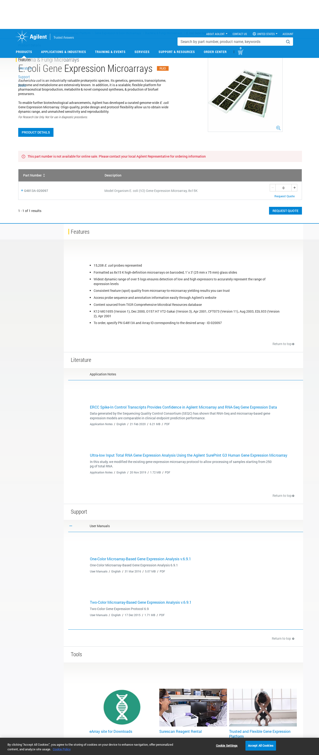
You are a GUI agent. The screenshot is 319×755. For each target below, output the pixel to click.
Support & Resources (177, 51)
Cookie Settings (227, 745)
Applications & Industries (63, 51)
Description (113, 175)
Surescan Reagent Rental (180, 731)
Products (24, 51)
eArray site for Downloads (110, 731)
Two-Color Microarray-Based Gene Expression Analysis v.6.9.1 (140, 602)
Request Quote (285, 210)
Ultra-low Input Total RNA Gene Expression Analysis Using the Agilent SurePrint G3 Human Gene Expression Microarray (188, 455)
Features (24, 59)
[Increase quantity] (294, 187)
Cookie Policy (62, 749)
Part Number (32, 175)
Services (142, 51)
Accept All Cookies (260, 745)
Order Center (215, 51)
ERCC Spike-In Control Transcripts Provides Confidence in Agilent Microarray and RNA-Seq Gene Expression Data (183, 407)
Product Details (36, 132)
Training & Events (110, 51)
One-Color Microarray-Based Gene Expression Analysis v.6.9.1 (140, 558)
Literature (25, 68)
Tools (22, 85)
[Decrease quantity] (272, 187)
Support (24, 76)
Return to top (282, 344)
